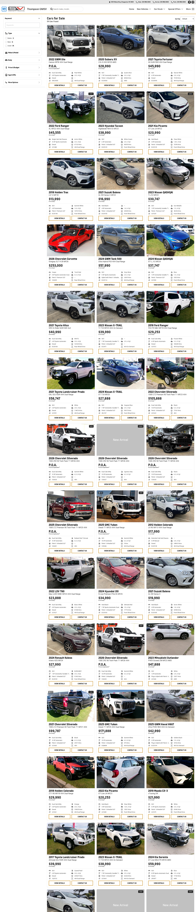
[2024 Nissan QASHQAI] (170, 240)
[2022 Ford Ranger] (71, 107)
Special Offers (174, 9)
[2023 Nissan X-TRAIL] (120, 307)
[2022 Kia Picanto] (120, 772)
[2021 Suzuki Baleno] (120, 174)
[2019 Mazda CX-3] (170, 772)
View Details (59, 85)
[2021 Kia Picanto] (170, 107)
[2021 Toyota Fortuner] (170, 41)
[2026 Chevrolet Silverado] (71, 440)
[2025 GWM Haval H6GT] (170, 706)
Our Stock (158, 9)
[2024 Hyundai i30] (120, 573)
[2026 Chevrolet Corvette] (71, 240)
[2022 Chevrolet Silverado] (170, 373)
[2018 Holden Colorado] (71, 772)
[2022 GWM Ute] (71, 41)
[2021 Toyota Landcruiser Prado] (71, 373)
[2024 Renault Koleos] (71, 639)
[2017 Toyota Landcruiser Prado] (71, 839)
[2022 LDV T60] (71, 573)
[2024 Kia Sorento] (170, 839)
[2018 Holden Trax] (71, 174)
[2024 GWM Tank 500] (120, 240)
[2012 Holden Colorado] (170, 506)
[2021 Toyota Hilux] (71, 307)
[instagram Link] (192, 2)
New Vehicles (142, 9)
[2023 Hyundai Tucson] (120, 107)
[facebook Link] (189, 2)
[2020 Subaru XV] (120, 41)
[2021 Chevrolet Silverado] (71, 706)
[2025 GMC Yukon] (120, 506)
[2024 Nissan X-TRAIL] (120, 373)
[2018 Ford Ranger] (170, 307)
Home (131, 9)
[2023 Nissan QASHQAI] (170, 174)
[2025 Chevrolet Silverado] (71, 506)
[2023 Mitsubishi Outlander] (170, 639)
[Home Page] (13, 9)
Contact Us (82, 85)
